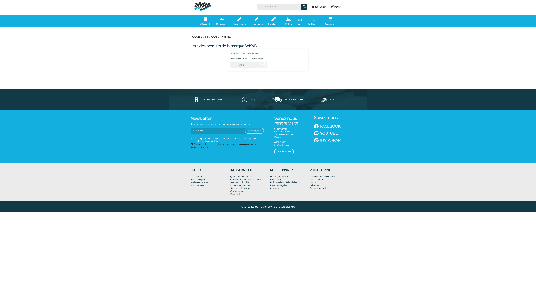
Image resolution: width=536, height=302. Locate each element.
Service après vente (240, 188)
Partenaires (275, 179)
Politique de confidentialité (283, 182)
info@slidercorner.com (284, 145)
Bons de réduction (319, 188)
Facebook (330, 126)
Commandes (316, 179)
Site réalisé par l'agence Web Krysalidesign (268, 206)
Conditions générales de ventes (246, 179)
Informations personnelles (323, 176)
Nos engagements (279, 176)
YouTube (329, 133)
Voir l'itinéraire (284, 151)
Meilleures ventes (199, 182)
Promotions (196, 176)
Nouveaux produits (200, 179)
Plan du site (236, 194)
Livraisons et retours (240, 185)
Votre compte (320, 170)
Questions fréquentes (241, 176)
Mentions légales (278, 185)
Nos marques (197, 185)
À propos (274, 188)
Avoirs (313, 182)
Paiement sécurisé (239, 182)
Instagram (330, 140)
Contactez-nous (238, 191)
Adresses (314, 185)
